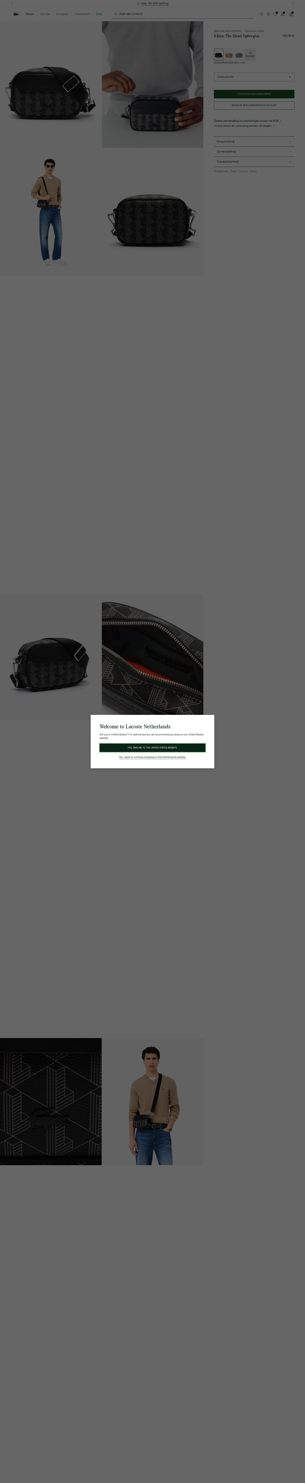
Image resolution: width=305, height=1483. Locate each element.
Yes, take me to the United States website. (152, 748)
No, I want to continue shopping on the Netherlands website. (152, 757)
